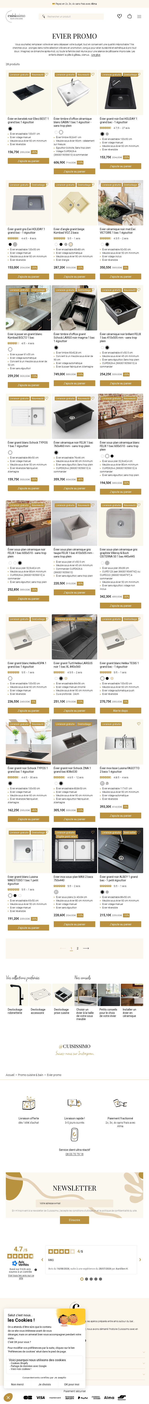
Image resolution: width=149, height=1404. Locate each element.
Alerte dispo (120, 710)
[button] (129, 16)
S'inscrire (74, 1220)
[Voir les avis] (120, 128)
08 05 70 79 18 (74, 1154)
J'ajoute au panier (28, 161)
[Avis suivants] (140, 1260)
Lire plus (95, 55)
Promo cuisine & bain (30, 1074)
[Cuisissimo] (15, 16)
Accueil (10, 1074)
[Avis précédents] (42, 1260)
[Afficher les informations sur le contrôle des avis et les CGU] (35, 1269)
